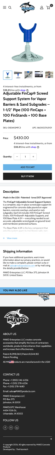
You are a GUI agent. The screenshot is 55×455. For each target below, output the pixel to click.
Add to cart (28, 167)
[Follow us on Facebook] (5, 427)
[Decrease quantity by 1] (17, 156)
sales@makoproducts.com (22, 265)
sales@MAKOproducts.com (22, 391)
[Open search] (9, 7)
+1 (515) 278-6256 (19, 383)
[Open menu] (4, 7)
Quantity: (7, 156)
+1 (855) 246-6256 (19, 380)
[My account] (41, 7)
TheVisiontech (22, 449)
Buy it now (27, 176)
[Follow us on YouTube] (11, 427)
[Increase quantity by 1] (33, 156)
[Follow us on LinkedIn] (17, 427)
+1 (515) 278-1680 (15, 386)
